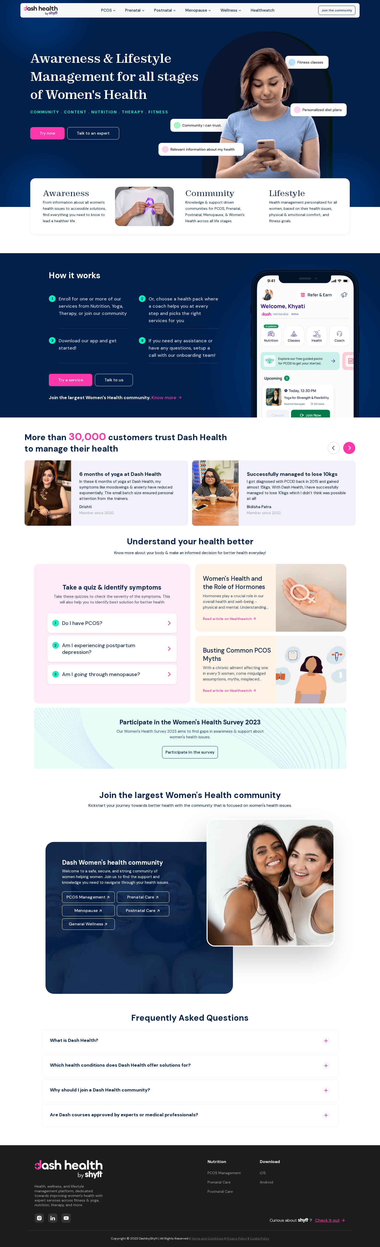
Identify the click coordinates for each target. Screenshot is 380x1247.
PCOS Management (85, 897)
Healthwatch (263, 10)
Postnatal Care (141, 910)
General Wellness (86, 924)
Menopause (86, 910)
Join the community (337, 10)
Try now (47, 133)
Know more (163, 397)
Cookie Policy (259, 1238)
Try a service (70, 380)
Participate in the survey (190, 752)
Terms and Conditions (207, 1238)
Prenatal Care (140, 897)
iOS (263, 1173)
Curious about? (305, 1220)
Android (266, 1182)
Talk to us (113, 380)
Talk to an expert (93, 133)
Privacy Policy (236, 1238)
